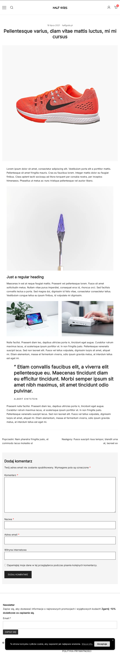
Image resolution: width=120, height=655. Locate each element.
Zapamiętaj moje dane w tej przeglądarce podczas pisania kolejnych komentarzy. (52, 565)
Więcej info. (87, 644)
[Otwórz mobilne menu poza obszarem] (4, 7)
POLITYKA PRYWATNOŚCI (76, 651)
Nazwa (9, 519)
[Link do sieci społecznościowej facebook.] (3, 595)
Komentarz (11, 475)
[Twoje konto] (109, 7)
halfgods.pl (67, 25)
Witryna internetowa (15, 549)
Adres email (11, 534)
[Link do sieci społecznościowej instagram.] (11, 595)
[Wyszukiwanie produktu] (12, 7)
